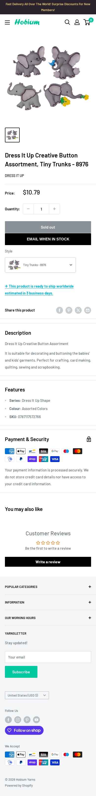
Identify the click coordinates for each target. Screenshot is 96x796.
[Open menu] (7, 22)
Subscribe (21, 671)
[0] (87, 22)
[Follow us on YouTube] (36, 719)
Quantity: (12, 209)
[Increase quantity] (54, 209)
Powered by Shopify (19, 785)
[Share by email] (87, 310)
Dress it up (14, 176)
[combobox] (40, 265)
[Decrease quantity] (28, 209)
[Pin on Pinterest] (68, 310)
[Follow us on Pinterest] (27, 719)
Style (9, 251)
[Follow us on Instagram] (17, 719)
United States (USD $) (23, 695)
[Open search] (67, 22)
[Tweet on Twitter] (78, 310)
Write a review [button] (48, 561)
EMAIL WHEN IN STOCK (48, 239)
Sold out (48, 227)
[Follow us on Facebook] (8, 719)
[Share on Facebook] (59, 310)
